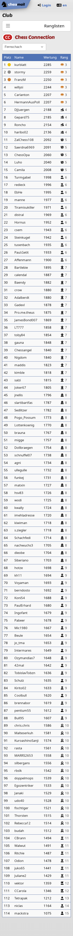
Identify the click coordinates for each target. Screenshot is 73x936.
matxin (19, 485)
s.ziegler (20, 530)
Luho (18, 162)
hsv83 (18, 492)
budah (19, 830)
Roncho (20, 125)
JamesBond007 (25, 320)
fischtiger (21, 808)
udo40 (19, 800)
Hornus (20, 222)
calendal (20, 275)
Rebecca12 (22, 823)
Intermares (22, 650)
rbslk (18, 770)
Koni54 (19, 598)
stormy (19, 72)
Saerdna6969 (24, 147)
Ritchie (19, 853)
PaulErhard (22, 605)
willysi (18, 87)
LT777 (19, 327)
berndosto (22, 590)
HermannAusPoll (27, 102)
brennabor (22, 703)
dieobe (19, 552)
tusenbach (22, 245)
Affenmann (22, 260)
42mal (19, 665)
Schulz (19, 680)
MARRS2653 (23, 755)
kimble (19, 372)
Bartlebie (21, 267)
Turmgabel (22, 177)
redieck (19, 184)
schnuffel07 (23, 455)
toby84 (19, 335)
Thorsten (21, 815)
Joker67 (20, 387)
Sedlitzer (20, 410)
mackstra (21, 913)
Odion (19, 860)
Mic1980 (20, 628)
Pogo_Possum (25, 417)
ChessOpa (22, 155)
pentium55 (22, 710)
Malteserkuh (23, 733)
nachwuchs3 (23, 545)
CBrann (20, 838)
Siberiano (21, 560)
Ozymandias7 (24, 658)
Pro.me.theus (24, 312)
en (65, 5)
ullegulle (20, 470)
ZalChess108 (24, 139)
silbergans (22, 763)
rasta (18, 748)
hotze (18, 568)
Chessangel (23, 350)
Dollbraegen (23, 447)
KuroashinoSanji (26, 740)
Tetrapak (20, 898)
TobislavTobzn (24, 673)
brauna (19, 432)
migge (19, 440)
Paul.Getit (21, 252)
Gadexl (19, 305)
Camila (19, 170)
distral (19, 214)
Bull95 (19, 718)
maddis (20, 365)
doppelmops (23, 778)
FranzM (20, 79)
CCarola (20, 891)
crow (18, 290)
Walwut (20, 845)
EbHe (18, 192)
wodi (18, 500)
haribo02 (21, 132)
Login (46, 5)
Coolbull (20, 695)
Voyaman (21, 582)
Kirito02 (20, 688)
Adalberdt (21, 297)
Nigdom (20, 357)
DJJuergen (21, 109)
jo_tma (19, 643)
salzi (17, 380)
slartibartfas (23, 402)
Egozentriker (23, 785)
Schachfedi (22, 537)
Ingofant (20, 612)
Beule (18, 635)
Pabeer (19, 620)
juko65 (19, 868)
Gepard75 (21, 117)
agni (17, 462)
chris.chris (22, 725)
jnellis (18, 395)
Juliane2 (20, 875)
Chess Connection (35, 37)
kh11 (18, 575)
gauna (19, 342)
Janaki (18, 793)
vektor (19, 883)
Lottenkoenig (24, 425)
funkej (19, 477)
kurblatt (20, 64)
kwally (19, 507)
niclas (18, 905)
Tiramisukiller (24, 207)
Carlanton (21, 94)
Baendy (20, 282)
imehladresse (24, 515)
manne (19, 200)
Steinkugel (22, 237)
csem (18, 230)
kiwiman (20, 523)
